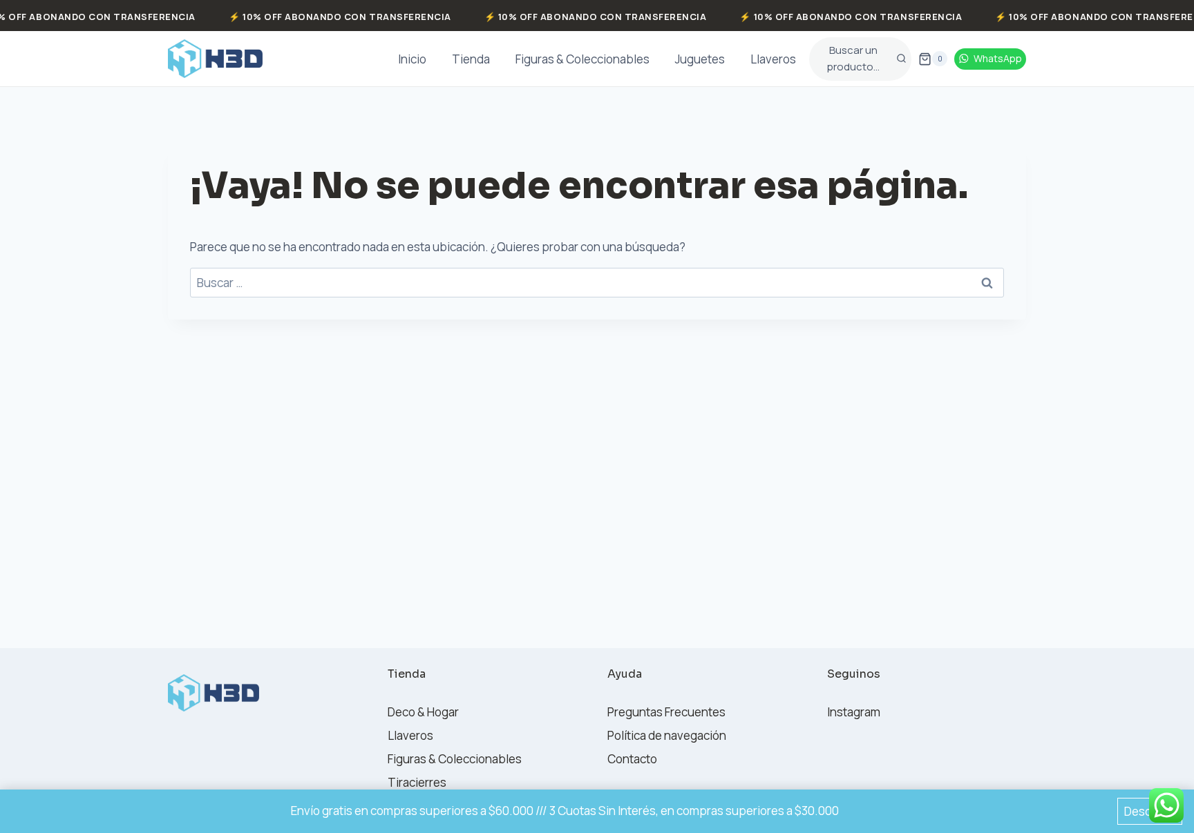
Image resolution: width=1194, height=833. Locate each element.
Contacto (632, 759)
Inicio (412, 59)
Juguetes (700, 59)
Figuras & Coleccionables (582, 59)
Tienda (471, 59)
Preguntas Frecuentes (666, 712)
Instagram (853, 712)
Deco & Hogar (423, 712)
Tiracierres (417, 782)
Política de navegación (666, 735)
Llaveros (773, 59)
